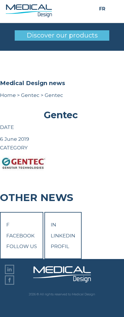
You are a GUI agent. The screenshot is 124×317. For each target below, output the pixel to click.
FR (102, 9)
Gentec (30, 95)
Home (8, 95)
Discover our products (62, 35)
